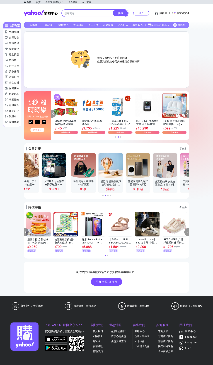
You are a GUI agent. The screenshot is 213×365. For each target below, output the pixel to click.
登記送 (48, 25)
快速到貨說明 (165, 346)
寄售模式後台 (165, 336)
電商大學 (163, 331)
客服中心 (140, 331)
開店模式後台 (165, 341)
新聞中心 (190, 331)
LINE (188, 348)
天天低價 (93, 25)
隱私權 (96, 341)
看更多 (136, 25)
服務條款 (98, 346)
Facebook (191, 337)
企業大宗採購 (142, 336)
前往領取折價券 (107, 281)
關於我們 (98, 331)
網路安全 (98, 336)
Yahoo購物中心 (41, 13)
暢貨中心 (63, 25)
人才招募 (140, 341)
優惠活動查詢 (118, 341)
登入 (141, 13)
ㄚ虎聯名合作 (142, 346)
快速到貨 (78, 25)
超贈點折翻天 (118, 331)
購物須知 (98, 351)
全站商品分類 (165, 351)
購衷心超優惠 (118, 336)
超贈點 (181, 25)
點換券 (33, 25)
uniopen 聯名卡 (160, 25)
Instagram (191, 342)
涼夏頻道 (108, 25)
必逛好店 (123, 25)
